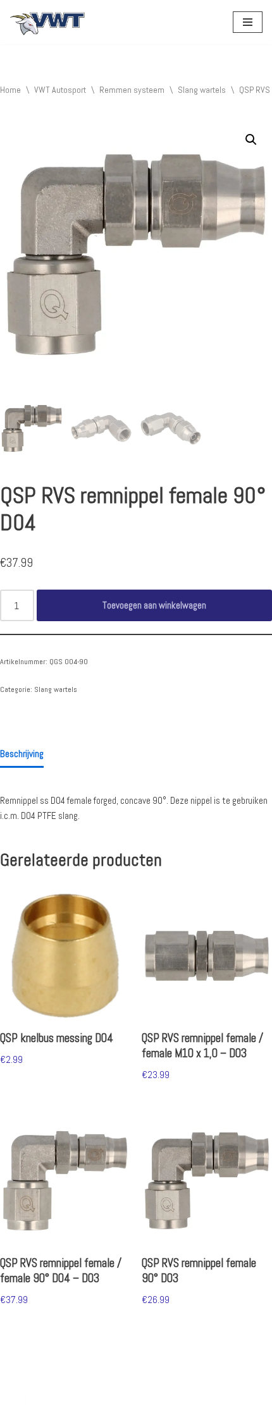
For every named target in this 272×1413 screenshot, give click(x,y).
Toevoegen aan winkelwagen (154, 605)
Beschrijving (22, 754)
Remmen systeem (131, 89)
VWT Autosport (60, 89)
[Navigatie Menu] (248, 22)
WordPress (136, 1400)
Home (10, 89)
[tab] (22, 754)
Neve (18, 1400)
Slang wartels (202, 89)
